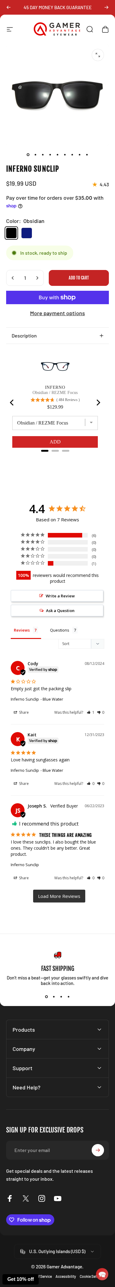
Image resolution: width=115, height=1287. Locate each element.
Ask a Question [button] (60, 610)
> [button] (59, 896)
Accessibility (66, 1276)
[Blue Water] (26, 233)
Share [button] (23, 712)
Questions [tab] (59, 630)
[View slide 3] (61, 997)
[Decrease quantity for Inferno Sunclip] (12, 278)
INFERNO (55, 387)
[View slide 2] (54, 997)
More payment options (57, 313)
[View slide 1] (46, 997)
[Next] (106, 7)
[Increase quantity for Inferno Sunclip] (37, 278)
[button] (90, 712)
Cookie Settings (92, 1276)
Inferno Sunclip (25, 699)
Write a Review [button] (60, 596)
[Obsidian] (11, 233)
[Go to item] (28, 155)
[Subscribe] (98, 1150)
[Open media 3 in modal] (98, 55)
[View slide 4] (68, 997)
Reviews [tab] (22, 630)
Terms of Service (39, 1276)
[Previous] (8, 7)
